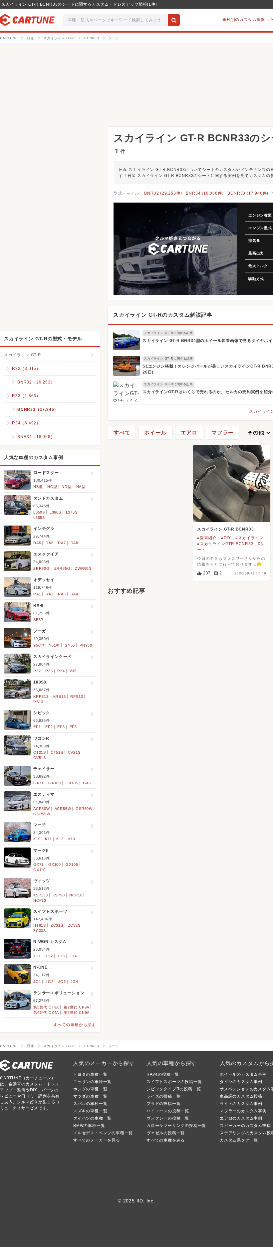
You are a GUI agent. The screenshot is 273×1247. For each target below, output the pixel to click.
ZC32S (74, 925)
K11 (48, 839)
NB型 (38, 487)
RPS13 (76, 697)
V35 (73, 671)
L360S (55, 512)
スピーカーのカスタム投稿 (245, 1125)
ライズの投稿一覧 (163, 1096)
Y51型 (54, 645)
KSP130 (40, 895)
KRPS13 (41, 697)
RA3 (62, 594)
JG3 (62, 982)
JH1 (37, 956)
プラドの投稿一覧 (163, 1103)
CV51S (39, 758)
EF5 (73, 727)
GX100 (54, 783)
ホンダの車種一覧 (90, 1089)
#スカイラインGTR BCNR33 (225, 544)
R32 (37, 671)
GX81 (88, 783)
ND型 (66, 487)
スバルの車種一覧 (90, 1103)
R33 (49, 671)
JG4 (74, 982)
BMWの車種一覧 (89, 1125)
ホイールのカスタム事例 (243, 1074)
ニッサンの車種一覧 (92, 1081)
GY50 (70, 645)
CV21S (74, 752)
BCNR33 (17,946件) (247, 193)
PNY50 (86, 645)
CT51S (57, 752)
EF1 (37, 727)
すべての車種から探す (74, 1024)
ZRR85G (62, 568)
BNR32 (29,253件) (163, 193)
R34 (61, 671)
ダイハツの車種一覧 (92, 1118)
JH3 (61, 956)
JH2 (49, 956)
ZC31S (57, 925)
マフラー (222, 432)
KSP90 (59, 895)
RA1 (37, 594)
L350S (39, 512)
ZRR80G (41, 568)
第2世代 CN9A (77, 1012)
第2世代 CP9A (76, 1007)
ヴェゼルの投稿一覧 (165, 1133)
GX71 (38, 783)
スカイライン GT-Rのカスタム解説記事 (162, 315)
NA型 (81, 487)
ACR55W (63, 809)
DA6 (49, 543)
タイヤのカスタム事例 (241, 1081)
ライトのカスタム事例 (241, 1103)
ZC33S (39, 931)
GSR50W (84, 809)
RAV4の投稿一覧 (162, 1074)
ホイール (155, 432)
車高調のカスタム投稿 (241, 1096)
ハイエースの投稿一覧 (167, 1111)
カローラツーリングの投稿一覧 (176, 1125)
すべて (122, 432)
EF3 (61, 727)
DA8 (74, 543)
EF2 (49, 727)
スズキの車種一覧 (90, 1111)
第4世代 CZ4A (46, 1012)
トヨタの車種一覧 (90, 1074)
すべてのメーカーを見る (96, 1140)
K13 (71, 839)
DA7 (62, 543)
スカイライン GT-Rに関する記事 (168, 333)
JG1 (37, 982)
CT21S (39, 752)
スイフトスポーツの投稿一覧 (174, 1081)
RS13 (38, 702)
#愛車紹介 (207, 538)
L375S (72, 512)
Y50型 (38, 645)
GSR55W (41, 814)
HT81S (39, 925)
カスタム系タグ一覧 (239, 1140)
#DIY (226, 538)
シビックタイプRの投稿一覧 (173, 1089)
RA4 (74, 594)
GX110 (39, 870)
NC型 (52, 487)
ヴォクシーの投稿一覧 (167, 1118)
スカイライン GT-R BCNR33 (225, 529)
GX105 (72, 783)
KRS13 (59, 697)
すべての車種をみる (165, 1140)
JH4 (73, 956)
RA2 (49, 594)
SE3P (38, 620)
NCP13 (39, 900)
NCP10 (75, 895)
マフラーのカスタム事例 (243, 1111)
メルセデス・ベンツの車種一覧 (103, 1133)
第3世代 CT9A (46, 1007)
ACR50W (41, 809)
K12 (59, 839)
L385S (39, 518)
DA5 (37, 543)
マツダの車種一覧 (90, 1096)
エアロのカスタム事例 (241, 1118)
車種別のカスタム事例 (243, 19)
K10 (36, 839)
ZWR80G (83, 568)
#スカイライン (249, 538)
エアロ (189, 432)
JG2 (49, 982)
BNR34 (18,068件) (204, 193)
